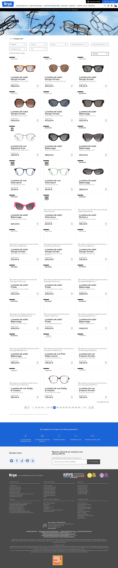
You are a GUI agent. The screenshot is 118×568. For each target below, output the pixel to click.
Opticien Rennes (88, 539)
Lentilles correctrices (83, 487)
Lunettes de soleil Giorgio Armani (20, 79)
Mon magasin (111, 1)
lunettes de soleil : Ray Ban (78, 549)
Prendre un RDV (95, 1)
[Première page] (25, 407)
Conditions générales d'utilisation (86, 515)
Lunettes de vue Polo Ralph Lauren (55, 356)
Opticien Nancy (50, 540)
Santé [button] (80, 5)
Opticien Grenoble (97, 539)
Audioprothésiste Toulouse (73, 540)
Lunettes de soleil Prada (20, 287)
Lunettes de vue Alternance (18, 182)
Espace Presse (81, 505)
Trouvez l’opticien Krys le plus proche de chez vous (55, 550)
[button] (115, 5)
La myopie (45, 505)
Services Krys (46, 504)
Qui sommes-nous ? (82, 503)
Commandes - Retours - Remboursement (49, 531)
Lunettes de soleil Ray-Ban (49, 492)
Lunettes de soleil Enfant (49, 489)
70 (85, 407)
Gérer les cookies (82, 518)
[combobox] (18, 44)
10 (36, 407)
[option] (18, 44)
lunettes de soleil (31, 546)
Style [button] (85, 5)
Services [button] (91, 5)
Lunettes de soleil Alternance (53, 217)
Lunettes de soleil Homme (49, 488)
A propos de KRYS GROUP (84, 507)
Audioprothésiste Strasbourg (99, 540)
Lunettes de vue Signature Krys (20, 148)
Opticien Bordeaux (41, 539)
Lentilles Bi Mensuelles (83, 491)
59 (76, 407)
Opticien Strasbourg (60, 539)
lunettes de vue (23, 546)
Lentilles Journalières (83, 489)
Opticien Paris (15, 539)
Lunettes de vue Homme (15, 488)
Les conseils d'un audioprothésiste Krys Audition (21, 512)
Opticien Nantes (51, 539)
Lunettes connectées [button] (52, 5)
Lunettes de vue (13, 485)
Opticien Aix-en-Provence (22, 540)
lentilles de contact (14, 546)
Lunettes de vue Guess (14, 491)
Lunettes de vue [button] (22, 5)
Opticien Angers (41, 540)
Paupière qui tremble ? (48, 511)
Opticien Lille (69, 539)
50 (48, 407)
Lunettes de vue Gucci (14, 492)
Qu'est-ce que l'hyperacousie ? (16, 508)
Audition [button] (72, 5)
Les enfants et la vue (48, 507)
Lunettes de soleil (47, 485)
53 (57, 407)
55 (64, 407)
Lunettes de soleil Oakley (49, 495)
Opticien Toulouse (23, 539)
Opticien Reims (33, 540)
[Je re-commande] (112, 6)
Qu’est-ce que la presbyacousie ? (17, 509)
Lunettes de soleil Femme (49, 487)
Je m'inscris (94, 461)
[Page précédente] (28, 407)
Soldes (45, 496)
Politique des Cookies (83, 514)
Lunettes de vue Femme (15, 487)
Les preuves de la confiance (84, 504)
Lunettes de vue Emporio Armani (87, 356)
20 (39, 407)
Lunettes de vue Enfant (15, 489)
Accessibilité (81, 516)
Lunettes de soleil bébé (49, 491)
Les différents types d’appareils (16, 505)
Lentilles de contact (82, 485)
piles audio (39, 546)
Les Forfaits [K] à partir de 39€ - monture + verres (21, 493)
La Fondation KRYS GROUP (85, 508)
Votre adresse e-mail (66, 458)
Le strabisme (46, 508)
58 (73, 407)
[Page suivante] (89, 407)
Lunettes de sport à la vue (15, 496)
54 (60, 407)
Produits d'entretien (82, 493)
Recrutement (81, 509)
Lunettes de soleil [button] (35, 5)
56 (67, 407)
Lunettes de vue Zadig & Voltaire (22, 390)
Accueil (11, 38)
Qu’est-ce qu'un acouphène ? (16, 507)
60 (79, 407)
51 (51, 407)
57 (70, 407)
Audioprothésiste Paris (60, 540)
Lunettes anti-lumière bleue (15, 495)
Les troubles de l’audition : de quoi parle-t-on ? (20, 503)
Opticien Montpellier (78, 539)
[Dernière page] (92, 407)
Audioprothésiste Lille (86, 540)
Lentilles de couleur (82, 488)
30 (42, 407)
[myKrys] (108, 6)
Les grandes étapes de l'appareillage (18, 504)
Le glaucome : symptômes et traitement (53, 509)
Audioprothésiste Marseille (59, 542)
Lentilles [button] (64, 5)
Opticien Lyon (32, 539)
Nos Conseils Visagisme (49, 503)
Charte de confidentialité (84, 511)
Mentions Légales (82, 512)
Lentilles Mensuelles (82, 492)
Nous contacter (52, 528)
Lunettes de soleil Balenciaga (87, 113)
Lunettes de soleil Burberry (87, 217)
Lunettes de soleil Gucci (49, 493)
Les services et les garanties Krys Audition (19, 511)
